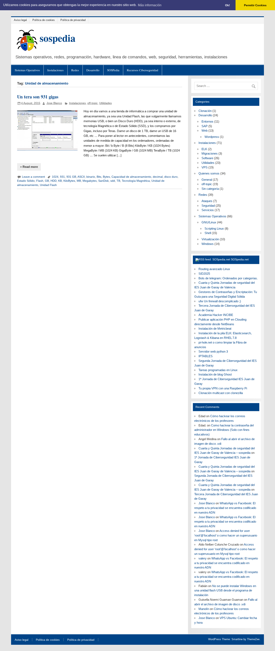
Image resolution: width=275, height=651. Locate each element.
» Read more (29, 166)
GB (47, 180)
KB (60, 180)
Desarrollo (92, 70)
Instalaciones (55, 70)
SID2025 (204, 273)
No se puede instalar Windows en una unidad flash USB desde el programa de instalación (225, 590)
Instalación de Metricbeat (214, 328)
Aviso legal (20, 20)
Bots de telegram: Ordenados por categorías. (228, 278)
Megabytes (90, 180)
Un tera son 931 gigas (37, 96)
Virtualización (210, 239)
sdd (112, 180)
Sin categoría (210, 188)
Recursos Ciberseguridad (142, 70)
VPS (205, 167)
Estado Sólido (26, 180)
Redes (75, 70)
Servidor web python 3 (213, 351)
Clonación (205, 110)
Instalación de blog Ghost (215, 374)
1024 (55, 176)
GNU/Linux (209, 222)
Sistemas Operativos (27, 70)
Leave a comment (33, 176)
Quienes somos (208, 173)
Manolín (203, 609)
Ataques (207, 201)
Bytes (106, 176)
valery (202, 558)
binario (90, 176)
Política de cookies (43, 20)
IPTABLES (205, 356)
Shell (208, 233)
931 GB (71, 176)
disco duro (171, 176)
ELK (204, 149)
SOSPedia (113, 70)
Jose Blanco (54, 103)
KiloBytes (69, 180)
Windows (208, 244)
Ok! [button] (227, 5)
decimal (158, 176)
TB (118, 180)
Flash (39, 180)
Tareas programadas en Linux (218, 370)
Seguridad (208, 205)
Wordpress (212, 136)
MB (79, 180)
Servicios (208, 210)
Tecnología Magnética (136, 180)
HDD (54, 180)
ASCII (81, 176)
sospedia (57, 38)
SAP (205, 126)
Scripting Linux (214, 228)
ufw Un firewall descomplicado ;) (219, 301)
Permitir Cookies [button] (255, 5)
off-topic (92, 103)
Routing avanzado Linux (214, 269)
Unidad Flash (48, 185)
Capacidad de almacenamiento (131, 176)
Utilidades (105, 103)
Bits (99, 176)
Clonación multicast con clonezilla (220, 393)
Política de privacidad (73, 20)
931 (62, 176)
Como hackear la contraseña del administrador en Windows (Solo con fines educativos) (224, 430)
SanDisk (103, 180)
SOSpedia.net (240, 259)
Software (207, 158)
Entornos (207, 121)
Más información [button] (149, 5)
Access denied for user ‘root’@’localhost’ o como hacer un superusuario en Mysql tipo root (225, 535)
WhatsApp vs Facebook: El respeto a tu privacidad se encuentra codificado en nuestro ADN (225, 507)
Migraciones (210, 153)
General (207, 179)
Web (205, 130)
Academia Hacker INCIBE (215, 315)
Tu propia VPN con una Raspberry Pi (222, 388)
